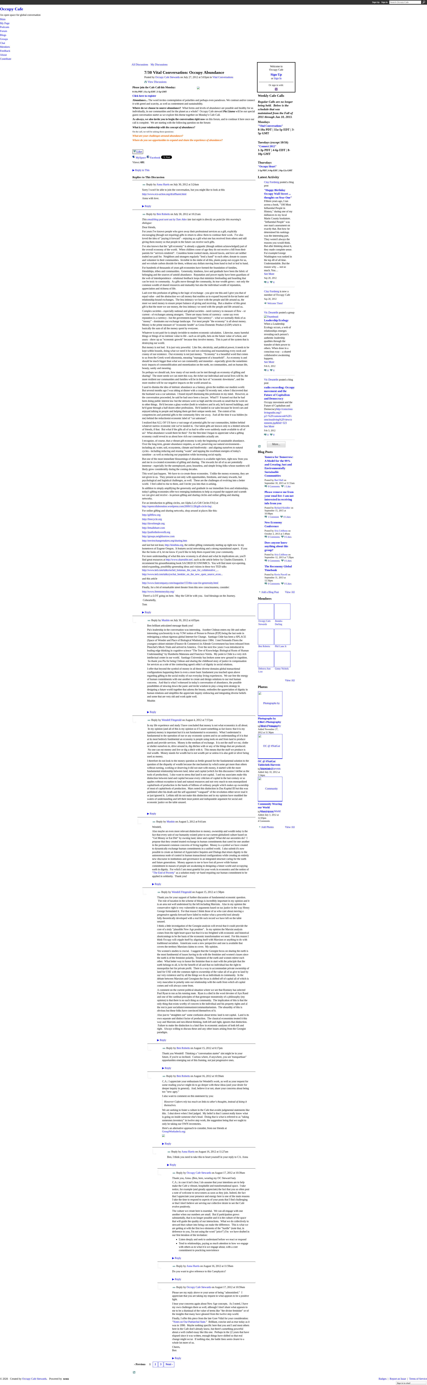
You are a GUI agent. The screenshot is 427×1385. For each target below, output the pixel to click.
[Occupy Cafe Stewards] (137, 78)
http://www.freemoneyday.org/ (158, 591)
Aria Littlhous (281, 531)
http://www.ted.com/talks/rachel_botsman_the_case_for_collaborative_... (180, 570)
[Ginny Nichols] (282, 659)
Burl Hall (278, 480)
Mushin (166, 620)
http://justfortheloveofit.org (156, 532)
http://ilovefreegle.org (153, 523)
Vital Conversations (222, 77)
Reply (146, 206)
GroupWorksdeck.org (173, 1131)
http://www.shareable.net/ (179, 559)
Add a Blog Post (270, 592)
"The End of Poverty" (163, 872)
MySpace (141, 157)
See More (269, 273)
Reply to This (140, 170)
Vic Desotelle (271, 312)
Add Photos (267, 827)
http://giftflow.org (151, 514)
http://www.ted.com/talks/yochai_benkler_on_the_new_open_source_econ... (182, 574)
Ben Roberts (163, 214)
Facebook (155, 157)
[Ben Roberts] (266, 637)
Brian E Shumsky (269, 726)
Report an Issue (398, 1378)
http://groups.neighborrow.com (158, 536)
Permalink (144, 184)
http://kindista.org (174, 545)
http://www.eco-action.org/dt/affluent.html (164, 194)
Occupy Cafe (11, 9)
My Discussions (159, 64)
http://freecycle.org (152, 519)
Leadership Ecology (276, 320)
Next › (169, 1364)
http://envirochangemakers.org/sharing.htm (164, 540)
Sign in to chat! (403, 1383)
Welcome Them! (275, 303)
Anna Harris (162, 184)
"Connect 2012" (267, 146)
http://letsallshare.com (153, 527)
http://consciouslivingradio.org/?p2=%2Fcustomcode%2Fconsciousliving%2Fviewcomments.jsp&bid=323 (278, 416)
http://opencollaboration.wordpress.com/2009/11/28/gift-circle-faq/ (177, 506)
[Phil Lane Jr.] (282, 637)
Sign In (384, 2)
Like (139, 151)
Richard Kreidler (282, 508)
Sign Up (375, 2)
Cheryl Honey (267, 811)
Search (423, 2)
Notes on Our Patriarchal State (189, 1321)
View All (290, 592)
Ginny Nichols (282, 668)
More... (276, 444)
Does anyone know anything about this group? (276, 546)
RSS (134, 1372)
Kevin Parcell (280, 574)
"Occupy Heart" (267, 166)
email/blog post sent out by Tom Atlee (167, 219)
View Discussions (157, 81)
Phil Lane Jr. (281, 646)
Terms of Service (418, 1378)
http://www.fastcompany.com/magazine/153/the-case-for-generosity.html (180, 583)
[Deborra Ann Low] (266, 659)
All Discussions (140, 64)
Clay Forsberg (271, 182)
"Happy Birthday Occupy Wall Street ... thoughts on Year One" (278, 194)
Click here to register (144, 95)
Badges (382, 1378)
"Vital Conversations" (270, 125)
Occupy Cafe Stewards (167, 77)
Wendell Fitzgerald (171, 720)
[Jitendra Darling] (282, 611)
